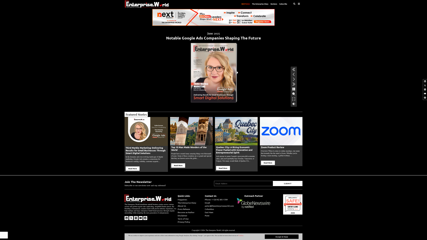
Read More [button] (132, 168)
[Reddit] (425, 98)
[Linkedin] (425, 81)
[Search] (294, 4)
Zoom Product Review (227, 147)
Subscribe (283, 4)
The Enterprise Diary (260, 4)
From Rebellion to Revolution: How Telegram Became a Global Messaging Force (281, 150)
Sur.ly (296, 209)
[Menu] (299, 4)
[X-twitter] (425, 85)
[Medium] (425, 89)
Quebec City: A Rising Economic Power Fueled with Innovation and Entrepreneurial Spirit (189, 150)
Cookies (240, 235)
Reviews (274, 4)
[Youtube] (425, 94)
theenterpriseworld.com (293, 204)
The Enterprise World (213, 230)
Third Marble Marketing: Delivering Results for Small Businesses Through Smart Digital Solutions (146, 150)
